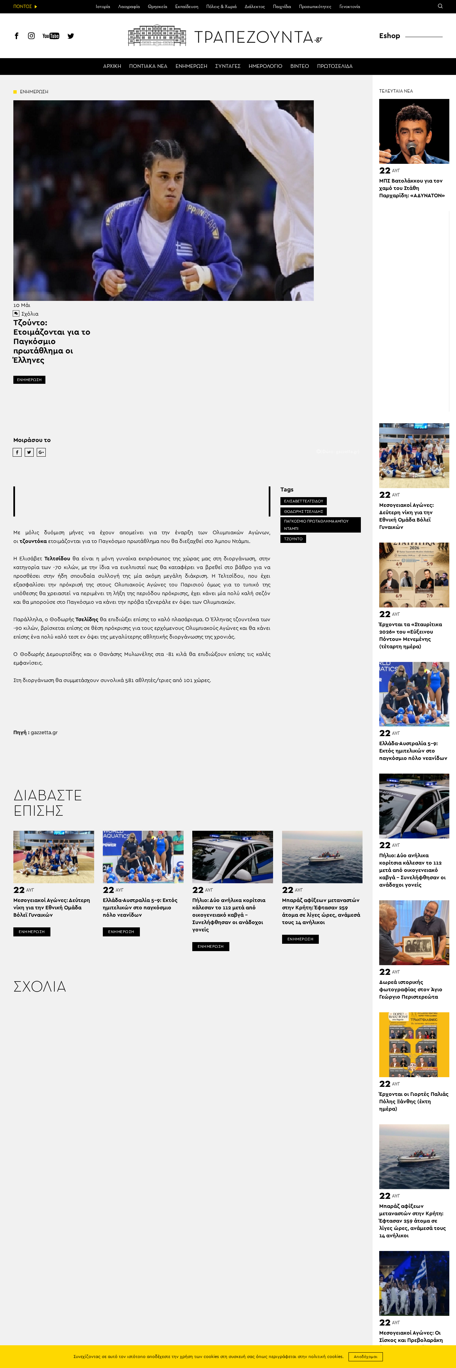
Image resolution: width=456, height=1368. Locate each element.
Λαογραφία (129, 6)
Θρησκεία (157, 6)
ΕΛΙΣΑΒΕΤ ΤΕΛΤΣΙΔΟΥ (303, 501)
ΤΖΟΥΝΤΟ (293, 539)
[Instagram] (31, 36)
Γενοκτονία (349, 6)
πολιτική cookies (325, 1357)
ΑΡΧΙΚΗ (112, 66)
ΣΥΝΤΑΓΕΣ (228, 66)
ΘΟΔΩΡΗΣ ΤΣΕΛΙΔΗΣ (303, 511)
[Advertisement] (141, 501)
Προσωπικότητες (315, 6)
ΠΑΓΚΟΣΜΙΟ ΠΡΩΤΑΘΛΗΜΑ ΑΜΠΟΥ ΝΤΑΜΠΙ (316, 525)
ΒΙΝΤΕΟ (299, 66)
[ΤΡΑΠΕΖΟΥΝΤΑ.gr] (228, 35)
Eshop (389, 35)
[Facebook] (16, 36)
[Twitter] (70, 36)
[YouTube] (51, 36)
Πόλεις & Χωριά (221, 6)
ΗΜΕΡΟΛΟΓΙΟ (265, 66)
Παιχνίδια (282, 6)
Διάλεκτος (255, 6)
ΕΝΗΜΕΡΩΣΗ (191, 66)
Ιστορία (103, 6)
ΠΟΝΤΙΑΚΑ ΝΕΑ (148, 66)
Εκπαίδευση (186, 6)
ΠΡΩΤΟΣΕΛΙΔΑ (335, 66)
